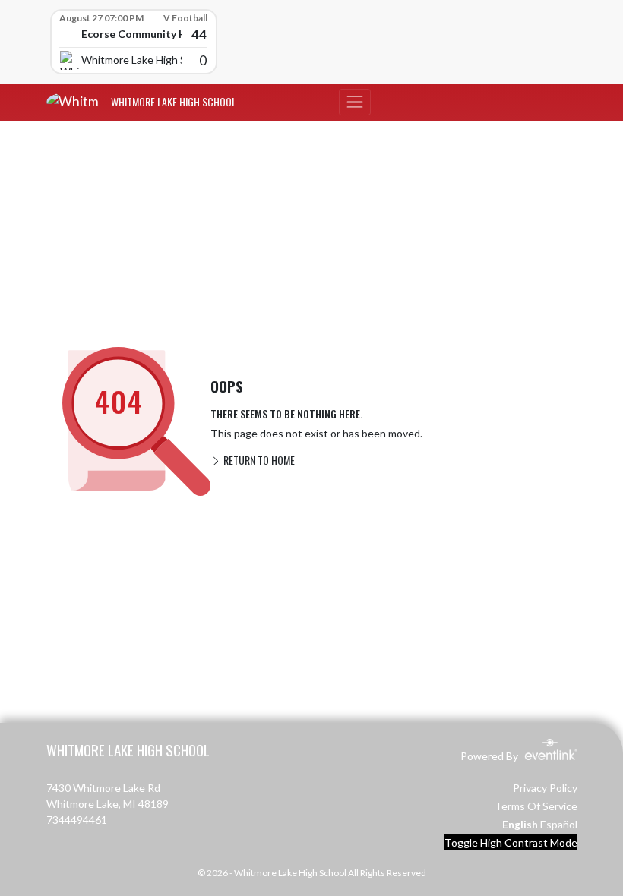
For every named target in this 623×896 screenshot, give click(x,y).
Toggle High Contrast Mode (510, 842)
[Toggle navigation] (355, 102)
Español (558, 824)
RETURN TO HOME (258, 460)
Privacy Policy (545, 787)
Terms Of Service (536, 806)
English (520, 824)
